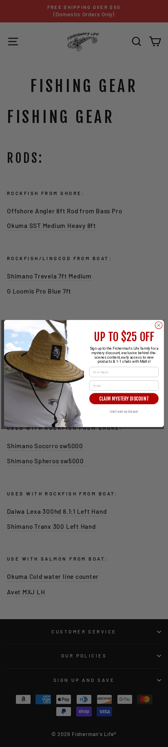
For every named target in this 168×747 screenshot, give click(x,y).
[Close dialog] (158, 325)
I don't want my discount (124, 411)
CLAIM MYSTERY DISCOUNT (123, 399)
